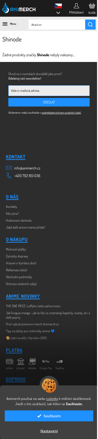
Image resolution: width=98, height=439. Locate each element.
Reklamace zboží (16, 270)
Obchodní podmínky (19, 277)
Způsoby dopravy (17, 256)
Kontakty (11, 206)
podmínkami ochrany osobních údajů (61, 112)
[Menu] (7, 24)
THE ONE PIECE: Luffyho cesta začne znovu (33, 306)
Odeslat (49, 102)
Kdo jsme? (12, 213)
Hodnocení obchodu (19, 220)
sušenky (60, 393)
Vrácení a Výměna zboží (21, 263)
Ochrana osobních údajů (21, 284)
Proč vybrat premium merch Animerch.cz (32, 324)
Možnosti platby (16, 249)
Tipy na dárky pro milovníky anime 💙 (30, 331)
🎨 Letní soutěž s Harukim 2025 (26, 338)
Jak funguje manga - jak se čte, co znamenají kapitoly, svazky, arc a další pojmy (48, 315)
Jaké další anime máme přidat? (25, 227)
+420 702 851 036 (27, 175)
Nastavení (47, 431)
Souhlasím (50, 415)
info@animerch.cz (27, 168)
